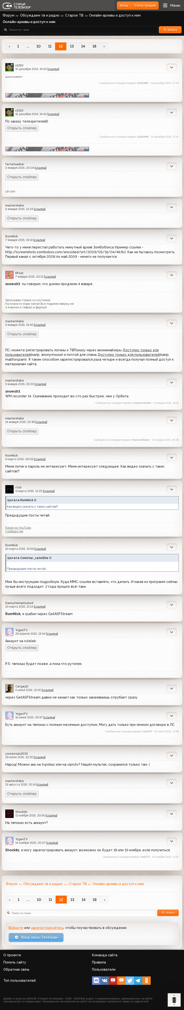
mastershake (14, 205)
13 (72, 46)
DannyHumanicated (19, 603)
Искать (172, 29)
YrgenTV (21, 630)
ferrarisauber (14, 164)
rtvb (18, 487)
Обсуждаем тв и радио (39, 15)
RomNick (11, 236)
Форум (8, 15)
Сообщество (14, 531)
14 (83, 46)
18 (94, 46)
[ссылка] (53, 69)
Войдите (16, 928)
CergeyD (21, 686)
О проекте (12, 955)
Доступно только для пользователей (129, 355)
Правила (99, 962)
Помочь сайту (14, 962)
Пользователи (103, 969)
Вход (124, 5)
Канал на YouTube (18, 527)
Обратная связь (16, 969)
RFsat (19, 273)
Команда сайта (104, 955)
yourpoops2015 (16, 753)
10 (38, 46)
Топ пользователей (19, 980)
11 (50, 46)
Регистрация (145, 5)
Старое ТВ (74, 15)
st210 (19, 65)
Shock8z (21, 812)
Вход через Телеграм (39, 937)
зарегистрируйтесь (47, 928)
